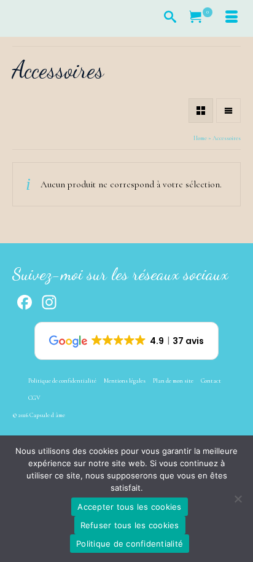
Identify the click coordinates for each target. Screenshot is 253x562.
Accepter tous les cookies (129, 507)
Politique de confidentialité (129, 543)
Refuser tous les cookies (129, 525)
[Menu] (231, 18)
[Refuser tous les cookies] (238, 499)
